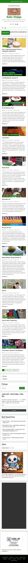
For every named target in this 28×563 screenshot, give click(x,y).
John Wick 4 (5, 138)
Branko (4, 53)
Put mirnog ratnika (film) (17, 1)
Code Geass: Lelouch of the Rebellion (12, 350)
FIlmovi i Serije (12, 72)
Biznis (4, 102)
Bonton (4, 290)
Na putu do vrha (6, 227)
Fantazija (12, 196)
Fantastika (5, 72)
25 (14, 370)
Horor (16, 254)
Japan (16, 196)
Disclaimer (11, 557)
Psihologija (5, 104)
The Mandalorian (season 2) (10, 78)
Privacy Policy (5, 557)
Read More (4, 63)
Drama (7, 196)
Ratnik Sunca (5, 167)
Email (3, 405)
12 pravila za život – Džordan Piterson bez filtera (13, 437)
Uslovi (24, 558)
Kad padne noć (6, 199)
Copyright (5, 558)
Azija (4, 196)
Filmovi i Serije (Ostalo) (8, 74)
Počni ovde (5, 46)
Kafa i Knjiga (14, 17)
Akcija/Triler (5, 254)
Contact (16, 557)
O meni (14, 558)
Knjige (8, 102)
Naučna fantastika (18, 74)
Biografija (5, 164)
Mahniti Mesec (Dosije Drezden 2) (11, 257)
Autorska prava (23, 557)
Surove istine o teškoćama (9, 320)
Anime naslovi (6, 347)
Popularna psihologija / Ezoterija (17, 102)
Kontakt (9, 558)
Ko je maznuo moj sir (8, 108)
